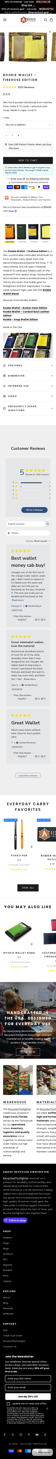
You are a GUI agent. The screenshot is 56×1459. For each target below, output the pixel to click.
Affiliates (8, 1313)
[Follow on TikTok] (45, 1434)
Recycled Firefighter (19, 1109)
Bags (6, 1248)
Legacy (7, 1281)
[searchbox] (25, 523)
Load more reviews (28, 775)
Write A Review (34, 510)
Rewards (8, 1308)
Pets (5, 1275)
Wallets (7, 1237)
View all (28, 887)
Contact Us (9, 1346)
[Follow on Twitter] (12, 1434)
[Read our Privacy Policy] (47, 1408)
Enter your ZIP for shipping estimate (30, 178)
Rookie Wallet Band (19, 952)
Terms (41, 1423)
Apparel (7, 1264)
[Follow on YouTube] (37, 1434)
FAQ (5, 1330)
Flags (6, 1243)
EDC (5, 1259)
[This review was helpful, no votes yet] (36, 619)
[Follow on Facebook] (4, 1434)
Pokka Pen (19, 855)
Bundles (7, 1270)
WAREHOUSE (14, 1102)
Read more (17, 600)
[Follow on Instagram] (20, 1434)
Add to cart (28, 160)
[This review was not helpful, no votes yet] (42, 619)
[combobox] (38, 541)
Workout (8, 1254)
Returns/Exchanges (14, 1341)
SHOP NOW (28, 1052)
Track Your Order (12, 1335)
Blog (5, 1303)
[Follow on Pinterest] (28, 1434)
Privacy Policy (31, 1423)
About (6, 1297)
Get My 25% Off (28, 1396)
